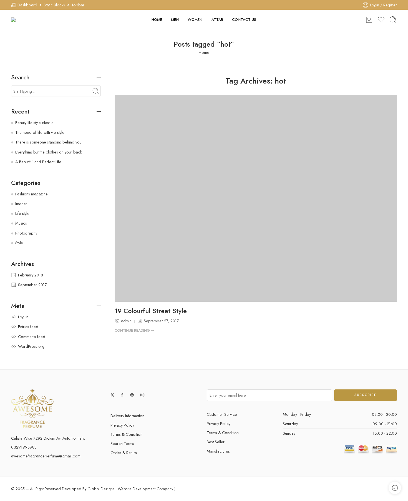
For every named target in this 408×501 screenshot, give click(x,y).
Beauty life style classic (34, 122)
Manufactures (218, 451)
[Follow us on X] (112, 395)
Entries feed (28, 326)
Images (21, 204)
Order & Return (123, 452)
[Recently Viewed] (395, 488)
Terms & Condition (126, 434)
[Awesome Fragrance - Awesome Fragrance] (31, 19)
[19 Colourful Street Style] (256, 198)
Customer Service (222, 414)
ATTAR (217, 19)
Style (19, 243)
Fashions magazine (31, 194)
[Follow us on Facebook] (122, 395)
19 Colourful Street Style (151, 311)
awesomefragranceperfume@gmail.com (45, 456)
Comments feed (31, 336)
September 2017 (32, 285)
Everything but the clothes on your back (48, 152)
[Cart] (369, 20)
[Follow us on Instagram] (142, 394)
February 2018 (30, 275)
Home (204, 52)
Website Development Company (145, 489)
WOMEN (195, 19)
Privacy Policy (122, 425)
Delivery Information (127, 416)
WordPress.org (31, 346)
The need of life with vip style (39, 132)
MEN (175, 19)
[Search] (393, 20)
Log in (23, 317)
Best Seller (216, 442)
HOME (157, 19)
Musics (21, 223)
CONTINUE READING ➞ (134, 330)
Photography (26, 233)
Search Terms (122, 443)
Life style (22, 213)
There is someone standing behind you (48, 142)
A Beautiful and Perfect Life (38, 162)
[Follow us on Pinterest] (132, 395)
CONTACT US (244, 19)
